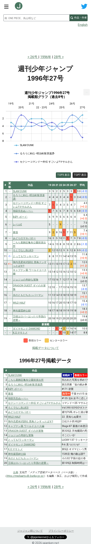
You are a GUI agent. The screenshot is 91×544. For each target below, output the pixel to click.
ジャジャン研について (30, 530)
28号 (57, 57)
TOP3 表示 (63, 174)
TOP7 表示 (80, 174)
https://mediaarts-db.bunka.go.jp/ (25, 475)
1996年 (45, 57)
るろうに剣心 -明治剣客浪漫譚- (25, 384)
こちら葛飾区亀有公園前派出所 (26, 379)
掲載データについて (45, 348)
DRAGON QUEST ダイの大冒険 (25, 430)
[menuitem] (86, 92)
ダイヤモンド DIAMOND (21, 444)
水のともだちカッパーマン (23, 458)
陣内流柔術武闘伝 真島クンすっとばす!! (30, 421)
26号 (34, 57)
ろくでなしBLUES (18, 407)
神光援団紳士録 (17, 453)
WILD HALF (14, 416)
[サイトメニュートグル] (6, 6)
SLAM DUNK (15, 375)
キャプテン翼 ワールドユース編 (26, 426)
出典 (15, 472)
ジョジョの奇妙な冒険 (20, 435)
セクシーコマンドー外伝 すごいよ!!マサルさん (34, 403)
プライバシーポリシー (61, 530)
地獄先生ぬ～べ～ (18, 398)
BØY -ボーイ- (15, 389)
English (83, 25)
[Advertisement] (45, 39)
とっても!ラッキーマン (21, 439)
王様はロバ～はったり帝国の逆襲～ (28, 463)
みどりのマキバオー (19, 412)
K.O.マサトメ (15, 449)
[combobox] (36, 17)
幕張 (10, 393)
